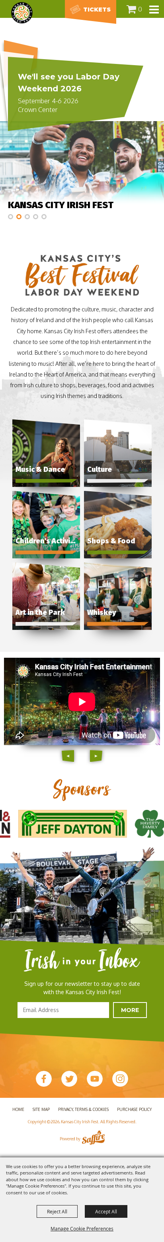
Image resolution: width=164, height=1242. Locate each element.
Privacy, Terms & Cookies (83, 1109)
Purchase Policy (134, 1109)
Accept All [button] (106, 1211)
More (130, 1010)
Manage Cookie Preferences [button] (82, 1228)
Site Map (41, 1109)
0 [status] (140, 9)
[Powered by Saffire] (93, 1139)
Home (18, 1109)
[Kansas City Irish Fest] (21, 13)
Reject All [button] (57, 1211)
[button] (10, 216)
